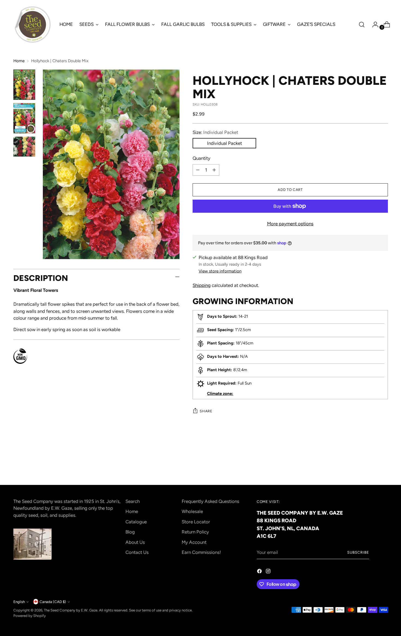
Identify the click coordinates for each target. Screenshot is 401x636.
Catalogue (136, 521)
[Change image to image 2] (24, 118)
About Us (135, 542)
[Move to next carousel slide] (383, 465)
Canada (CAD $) (53, 601)
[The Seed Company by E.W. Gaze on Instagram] (268, 572)
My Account (194, 542)
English (19, 601)
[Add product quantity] (214, 169)
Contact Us (137, 552)
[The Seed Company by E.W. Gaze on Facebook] (260, 572)
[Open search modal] (361, 24)
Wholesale (192, 511)
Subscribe (358, 552)
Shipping (202, 285)
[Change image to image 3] (24, 147)
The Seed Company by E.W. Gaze (70, 610)
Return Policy (195, 532)
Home (19, 60)
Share (206, 411)
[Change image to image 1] (24, 85)
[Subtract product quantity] (198, 169)
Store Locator (196, 521)
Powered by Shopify (29, 615)
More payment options (290, 223)
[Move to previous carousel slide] (370, 466)
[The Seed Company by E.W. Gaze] (32, 24)
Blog (130, 532)
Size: (215, 132)
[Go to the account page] (373, 24)
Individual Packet (224, 143)
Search (132, 501)
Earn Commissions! (201, 552)
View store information (220, 271)
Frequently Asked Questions (210, 501)
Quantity (201, 158)
